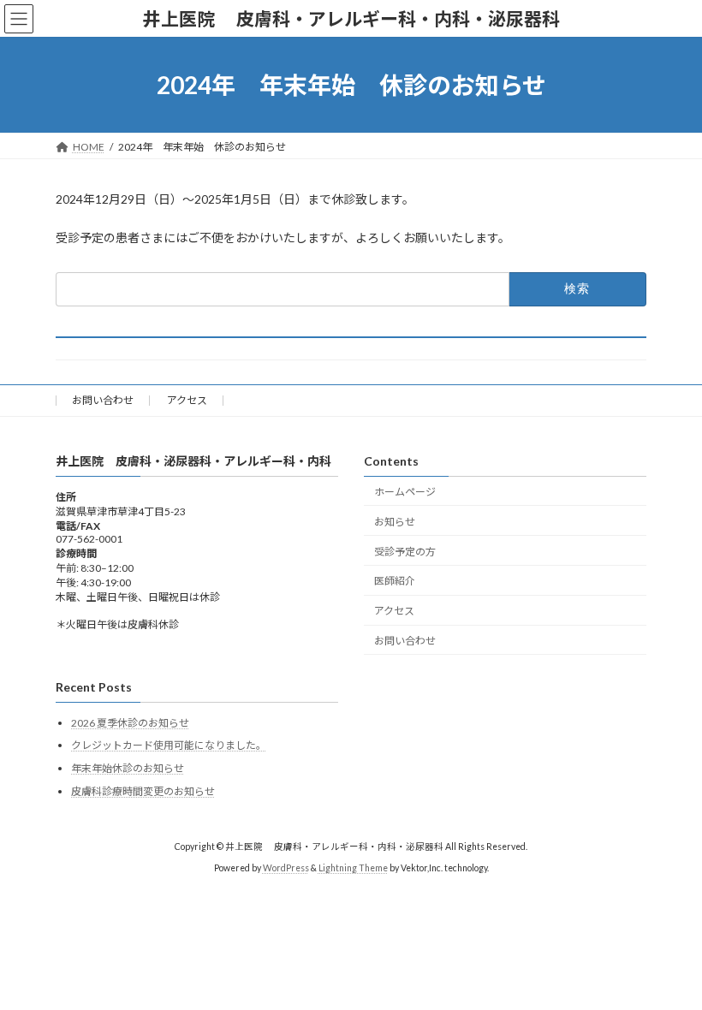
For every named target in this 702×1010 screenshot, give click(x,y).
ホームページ (405, 491)
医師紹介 (394, 580)
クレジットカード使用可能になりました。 (168, 745)
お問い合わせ (103, 400)
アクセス (187, 400)
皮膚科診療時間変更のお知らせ (143, 791)
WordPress (286, 867)
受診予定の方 (405, 550)
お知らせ (394, 521)
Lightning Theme (353, 867)
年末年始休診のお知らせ (127, 768)
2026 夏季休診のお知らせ (130, 722)
